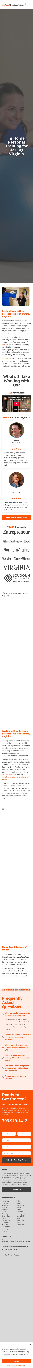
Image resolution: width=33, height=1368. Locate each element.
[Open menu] (30, 5)
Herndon (5, 777)
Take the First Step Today (17, 1160)
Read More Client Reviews (16, 517)
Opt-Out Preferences (12, 1365)
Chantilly (12, 774)
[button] (30, 1344)
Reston (4, 779)
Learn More (16, 1190)
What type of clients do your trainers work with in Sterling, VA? (17, 1047)
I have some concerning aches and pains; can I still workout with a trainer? (17, 1068)
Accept (16, 1361)
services (5, 345)
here (10, 748)
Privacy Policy (21, 1365)
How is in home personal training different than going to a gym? (17, 1057)
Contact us (6, 358)
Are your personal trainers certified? (15, 1077)
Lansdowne (14, 777)
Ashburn (5, 774)
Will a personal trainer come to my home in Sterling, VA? (17, 1014)
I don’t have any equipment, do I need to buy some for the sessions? (18, 1037)
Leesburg (22, 777)
